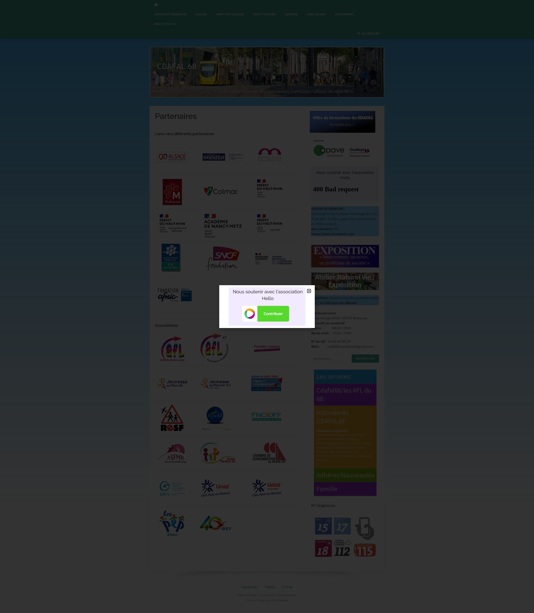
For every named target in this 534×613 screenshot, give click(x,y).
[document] (267, 306)
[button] (309, 291)
